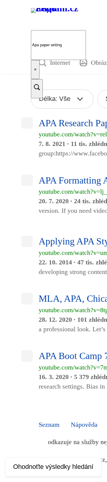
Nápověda (84, 424)
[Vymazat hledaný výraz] (35, 69)
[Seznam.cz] (58, 20)
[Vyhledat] (37, 88)
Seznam (49, 424)
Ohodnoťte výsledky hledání (53, 466)
